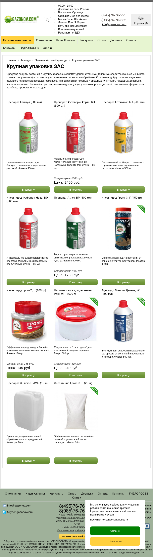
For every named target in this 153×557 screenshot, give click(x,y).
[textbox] (47, 20)
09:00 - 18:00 (65, 5)
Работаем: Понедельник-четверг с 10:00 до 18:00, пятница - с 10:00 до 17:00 (76, 520)
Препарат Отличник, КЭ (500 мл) (123, 102)
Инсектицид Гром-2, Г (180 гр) (26, 290)
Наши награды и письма (76, 527)
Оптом (101, 40)
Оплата (131, 40)
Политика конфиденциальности (76, 530)
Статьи (47, 47)
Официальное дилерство (73, 15)
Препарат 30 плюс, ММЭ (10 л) (27, 383)
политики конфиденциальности (109, 519)
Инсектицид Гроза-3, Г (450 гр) (122, 197)
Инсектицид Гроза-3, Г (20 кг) (73, 383)
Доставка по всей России (73, 9)
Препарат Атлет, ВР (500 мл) (73, 197)
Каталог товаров (15, 40)
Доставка (116, 40)
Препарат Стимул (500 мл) (24, 102)
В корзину (28, 189)
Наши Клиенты (65, 40)
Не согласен (115, 541)
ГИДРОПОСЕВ (29, 47)
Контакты (9, 47)
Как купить (86, 40)
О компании (44, 40)
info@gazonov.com (114, 24)
